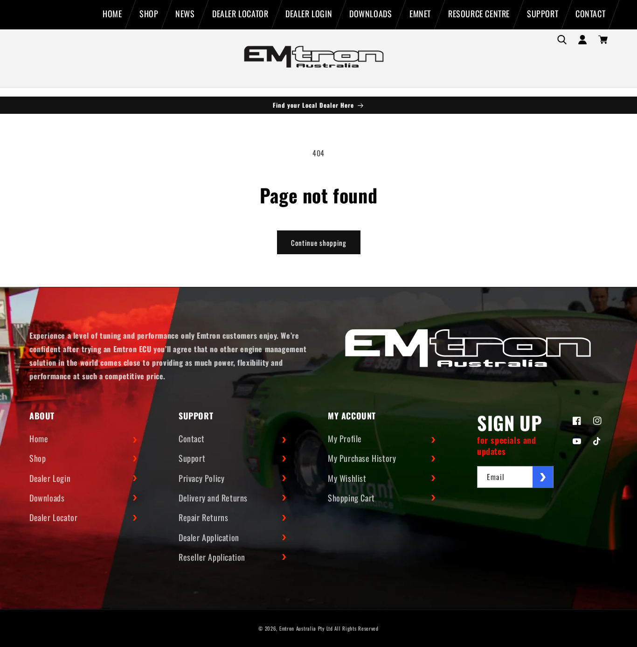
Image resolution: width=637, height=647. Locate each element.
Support (192, 458)
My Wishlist (347, 478)
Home (38, 438)
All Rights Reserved (356, 628)
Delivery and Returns (213, 498)
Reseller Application (212, 557)
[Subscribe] (543, 477)
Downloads (46, 498)
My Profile (345, 438)
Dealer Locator (53, 517)
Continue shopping (318, 242)
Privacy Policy (201, 478)
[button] (562, 39)
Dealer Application (209, 537)
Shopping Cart (351, 498)
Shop (37, 458)
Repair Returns (203, 517)
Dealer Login (49, 478)
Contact (191, 438)
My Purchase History (362, 458)
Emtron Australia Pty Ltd (306, 628)
